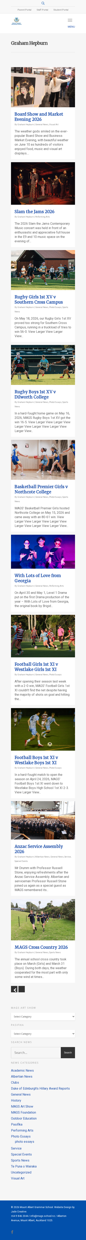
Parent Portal (24, 10)
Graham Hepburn (25, 124)
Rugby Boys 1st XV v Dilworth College (35, 394)
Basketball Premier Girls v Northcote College (41, 489)
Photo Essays (55, 307)
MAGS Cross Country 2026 (41, 947)
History (16, 1100)
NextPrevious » (21, 989)
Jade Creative (18, 1211)
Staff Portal (42, 10)
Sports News (55, 952)
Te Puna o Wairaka (24, 1166)
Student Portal (60, 10)
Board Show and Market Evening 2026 (39, 117)
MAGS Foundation (23, 1112)
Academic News (22, 1070)
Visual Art (53, 124)
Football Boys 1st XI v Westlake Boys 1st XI (36, 760)
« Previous (14, 989)
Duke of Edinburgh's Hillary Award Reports (40, 1088)
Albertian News (42, 857)
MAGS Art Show (22, 1106)
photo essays (24, 1142)
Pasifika (16, 1124)
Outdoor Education (24, 1118)
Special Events (21, 861)
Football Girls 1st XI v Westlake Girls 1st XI (36, 667)
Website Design (63, 1207)
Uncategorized (21, 1172)
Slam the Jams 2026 (34, 211)
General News (41, 124)
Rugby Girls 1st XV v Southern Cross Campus (39, 299)
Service (67, 857)
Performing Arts (42, 217)
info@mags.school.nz (42, 1216)
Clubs (15, 1082)
